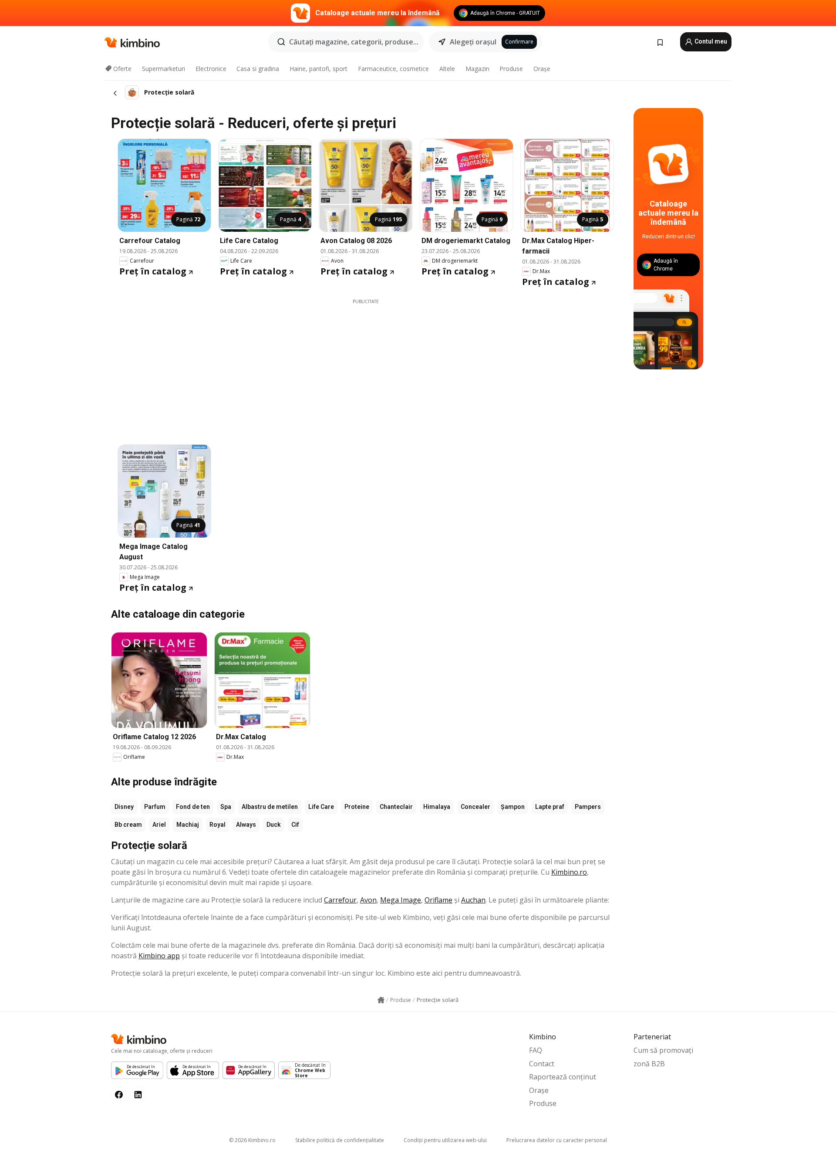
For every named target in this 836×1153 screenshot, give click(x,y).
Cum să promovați (663, 1050)
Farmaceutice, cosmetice (393, 68)
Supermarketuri (163, 68)
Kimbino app (159, 955)
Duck (273, 824)
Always (246, 824)
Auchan (473, 900)
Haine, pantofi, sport (318, 68)
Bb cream (128, 824)
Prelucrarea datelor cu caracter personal (556, 1140)
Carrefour (340, 900)
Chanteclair (396, 806)
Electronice (211, 68)
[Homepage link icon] (381, 1000)
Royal (217, 824)
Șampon (513, 806)
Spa (225, 806)
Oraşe (541, 68)
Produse (511, 68)
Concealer (475, 806)
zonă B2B (649, 1063)
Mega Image (400, 900)
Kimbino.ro (569, 872)
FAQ (535, 1050)
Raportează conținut (562, 1077)
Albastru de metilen (270, 806)
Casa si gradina (257, 68)
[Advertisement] (366, 366)
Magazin (477, 68)
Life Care (321, 806)
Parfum (154, 806)
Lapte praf (549, 806)
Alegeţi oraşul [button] (473, 42)
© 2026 (252, 1140)
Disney (124, 806)
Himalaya (436, 806)
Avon (368, 900)
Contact (541, 1063)
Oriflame (438, 900)
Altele (447, 68)
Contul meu (710, 41)
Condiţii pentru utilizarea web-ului (445, 1140)
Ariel (159, 824)
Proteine (356, 806)
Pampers (588, 806)
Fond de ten (193, 806)
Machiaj (187, 824)
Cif (295, 824)
